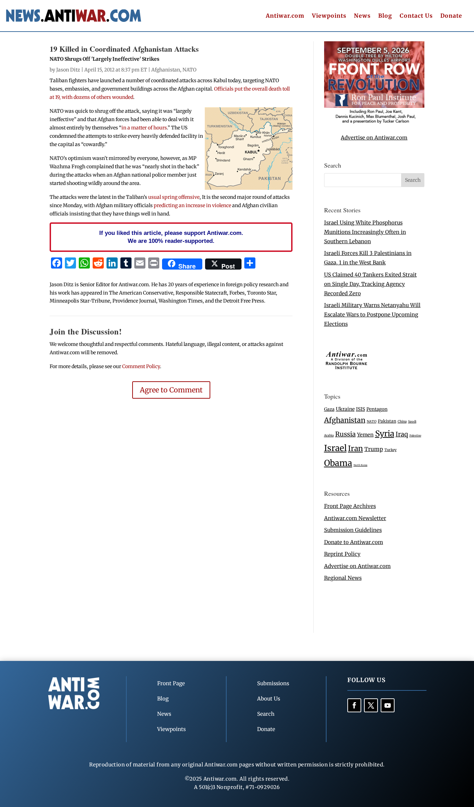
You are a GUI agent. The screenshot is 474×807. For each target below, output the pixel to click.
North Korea (360, 465)
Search (265, 714)
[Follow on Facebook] (354, 705)
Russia (345, 434)
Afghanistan (165, 70)
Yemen (365, 435)
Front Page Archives (350, 506)
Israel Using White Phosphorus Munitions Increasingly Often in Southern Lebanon (365, 232)
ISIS (360, 409)
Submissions (273, 683)
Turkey (390, 450)
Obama (338, 463)
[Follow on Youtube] (388, 705)
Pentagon (377, 409)
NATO (189, 70)
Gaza (329, 409)
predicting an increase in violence (192, 205)
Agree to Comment (171, 389)
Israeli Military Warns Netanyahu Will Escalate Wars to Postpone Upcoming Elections (372, 314)
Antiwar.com (285, 16)
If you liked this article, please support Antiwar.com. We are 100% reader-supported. (171, 237)
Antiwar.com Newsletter (355, 518)
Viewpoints (329, 16)
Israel (335, 448)
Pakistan (387, 421)
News (362, 16)
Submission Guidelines (353, 530)
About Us (268, 698)
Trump (373, 449)
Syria (384, 433)
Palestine (415, 435)
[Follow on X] (371, 705)
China (402, 421)
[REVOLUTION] (374, 122)
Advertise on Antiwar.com (374, 137)
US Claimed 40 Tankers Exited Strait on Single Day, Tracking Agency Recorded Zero (370, 284)
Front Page (171, 683)
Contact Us (416, 16)
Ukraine (345, 409)
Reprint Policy (342, 554)
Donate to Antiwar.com (353, 542)
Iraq (402, 434)
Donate (451, 16)
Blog (385, 16)
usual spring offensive (174, 197)
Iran (355, 448)
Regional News (343, 578)
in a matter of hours (144, 128)
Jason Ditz (68, 70)
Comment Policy (141, 366)
